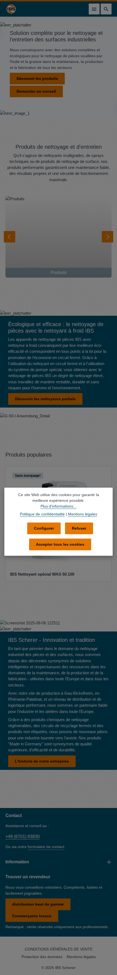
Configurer (44, 528)
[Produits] (58, 237)
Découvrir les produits (37, 78)
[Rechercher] (106, 9)
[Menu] (94, 9)
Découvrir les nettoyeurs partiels (45, 399)
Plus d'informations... (58, 506)
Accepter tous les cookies (60, 544)
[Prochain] (107, 236)
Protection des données (41, 957)
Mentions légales (81, 957)
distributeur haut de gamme (38, 904)
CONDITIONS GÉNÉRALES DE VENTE (59, 949)
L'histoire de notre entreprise (42, 761)
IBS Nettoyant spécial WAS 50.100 (42, 574)
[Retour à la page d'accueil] (11, 9)
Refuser (79, 528)
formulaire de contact (46, 847)
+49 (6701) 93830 (22, 836)
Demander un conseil (36, 91)
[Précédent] (9, 236)
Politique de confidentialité (42, 514)
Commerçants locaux (31, 916)
